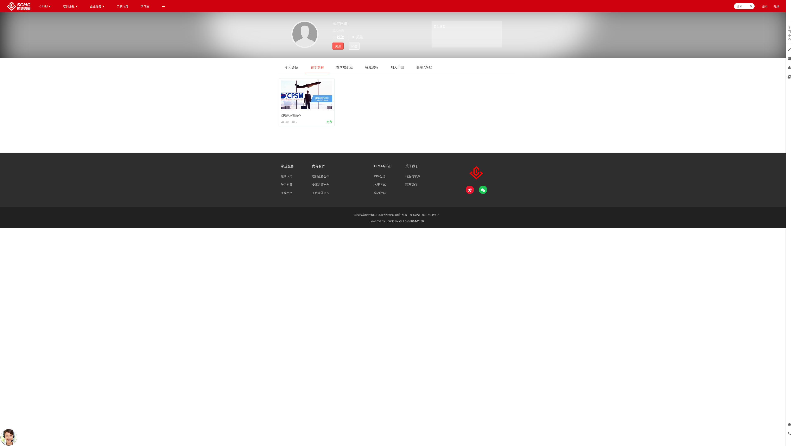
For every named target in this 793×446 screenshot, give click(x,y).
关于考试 (380, 184)
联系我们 (411, 184)
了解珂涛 (122, 6)
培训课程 (69, 6)
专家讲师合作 (320, 184)
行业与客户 (412, 176)
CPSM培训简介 (291, 115)
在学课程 (317, 67)
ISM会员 (379, 176)
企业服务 (96, 6)
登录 (765, 6)
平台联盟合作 (320, 193)
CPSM (44, 6)
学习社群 (380, 193)
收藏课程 (371, 67)
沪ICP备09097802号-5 (424, 215)
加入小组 (397, 67)
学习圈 (145, 6)
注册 (777, 6)
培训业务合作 (320, 176)
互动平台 (286, 193)
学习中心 (789, 33)
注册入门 (286, 176)
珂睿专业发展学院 (389, 215)
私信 (354, 46)
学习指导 (286, 184)
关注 (338, 46)
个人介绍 (291, 67)
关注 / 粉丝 (424, 67)
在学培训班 (344, 67)
